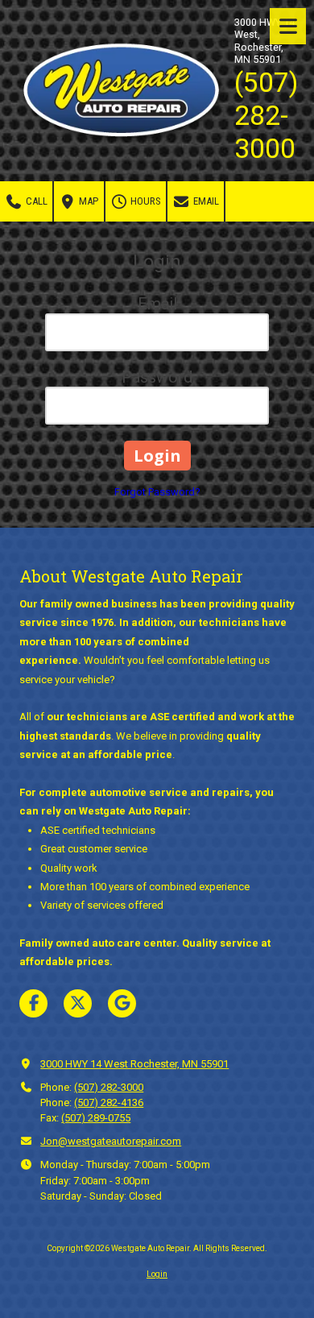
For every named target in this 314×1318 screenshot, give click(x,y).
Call (35, 201)
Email (205, 201)
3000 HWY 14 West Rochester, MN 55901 (134, 1064)
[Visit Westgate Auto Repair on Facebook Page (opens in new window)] (33, 1003)
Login (157, 1274)
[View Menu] (288, 26)
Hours (144, 201)
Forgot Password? (157, 492)
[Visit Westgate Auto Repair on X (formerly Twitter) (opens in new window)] (78, 1003)
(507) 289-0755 (95, 1118)
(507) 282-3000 (108, 1087)
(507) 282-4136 (108, 1102)
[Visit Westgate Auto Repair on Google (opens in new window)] (122, 1003)
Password (157, 377)
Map (87, 201)
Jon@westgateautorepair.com (110, 1141)
